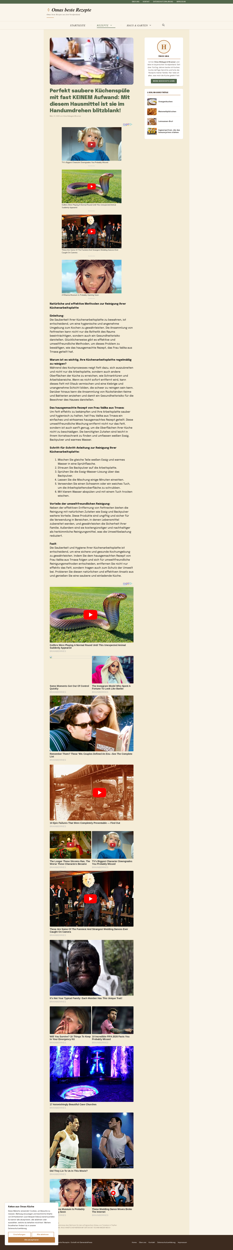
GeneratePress (86, 1242)
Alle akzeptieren (31, 1240)
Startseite (77, 25)
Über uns (135, 2)
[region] (31, 1224)
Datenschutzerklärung (163, 2)
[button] (163, 25)
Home (134, 1242)
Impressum (181, 2)
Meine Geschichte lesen (164, 81)
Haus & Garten (137, 25)
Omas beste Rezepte (71, 9)
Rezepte (102, 25)
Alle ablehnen (43, 1234)
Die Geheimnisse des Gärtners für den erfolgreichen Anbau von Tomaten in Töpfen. (84, 1225)
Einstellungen (19, 1234)
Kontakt (146, 2)
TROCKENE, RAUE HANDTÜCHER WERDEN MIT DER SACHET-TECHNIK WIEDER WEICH (81, 1228)
